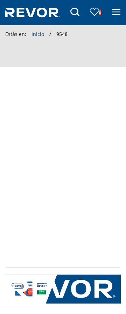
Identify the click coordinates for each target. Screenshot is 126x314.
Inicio (37, 34)
